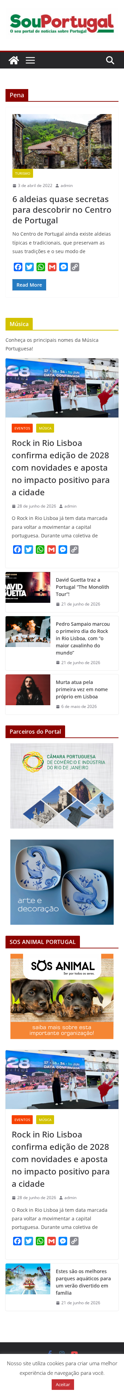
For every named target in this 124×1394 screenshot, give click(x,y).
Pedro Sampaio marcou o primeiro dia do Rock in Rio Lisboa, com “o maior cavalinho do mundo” (83, 638)
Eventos (22, 428)
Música (45, 428)
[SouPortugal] (14, 60)
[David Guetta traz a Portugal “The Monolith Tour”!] (28, 592)
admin (67, 185)
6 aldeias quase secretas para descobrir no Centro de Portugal (62, 209)
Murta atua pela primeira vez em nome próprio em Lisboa (82, 689)
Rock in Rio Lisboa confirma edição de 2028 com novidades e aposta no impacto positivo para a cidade (61, 467)
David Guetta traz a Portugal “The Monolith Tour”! (82, 586)
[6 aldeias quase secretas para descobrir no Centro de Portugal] (62, 141)
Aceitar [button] (63, 1384)
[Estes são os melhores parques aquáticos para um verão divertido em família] (28, 1287)
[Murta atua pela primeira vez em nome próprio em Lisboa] (28, 694)
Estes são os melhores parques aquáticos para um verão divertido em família (83, 1282)
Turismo (22, 173)
